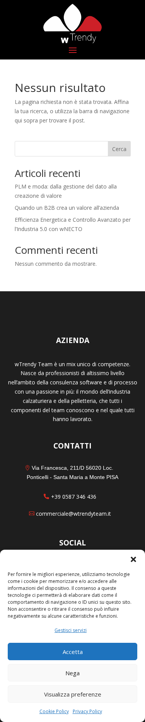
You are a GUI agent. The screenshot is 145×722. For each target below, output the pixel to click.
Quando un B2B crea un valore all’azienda (67, 207)
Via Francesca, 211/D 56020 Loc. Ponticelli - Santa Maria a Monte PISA (72, 472)
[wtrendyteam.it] (72, 23)
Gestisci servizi (71, 630)
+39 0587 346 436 (73, 496)
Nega (72, 673)
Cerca (119, 149)
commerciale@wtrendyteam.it (73, 513)
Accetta (73, 652)
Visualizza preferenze (72, 694)
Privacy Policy (87, 711)
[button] (133, 559)
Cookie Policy (54, 711)
